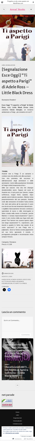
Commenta (25, 335)
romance (20, 281)
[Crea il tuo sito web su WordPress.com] (17, 2)
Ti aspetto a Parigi (20, 283)
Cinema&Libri (17, 421)
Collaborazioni (17, 424)
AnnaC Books (17, 9)
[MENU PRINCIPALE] (31, 9)
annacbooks (8, 273)
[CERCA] (4, 9)
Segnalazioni (10, 65)
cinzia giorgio (17, 279)
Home (17, 412)
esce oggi (27, 279)
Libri (3, 65)
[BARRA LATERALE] (17, 385)
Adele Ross (6, 279)
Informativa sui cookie (12, 433)
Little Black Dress (9, 281)
